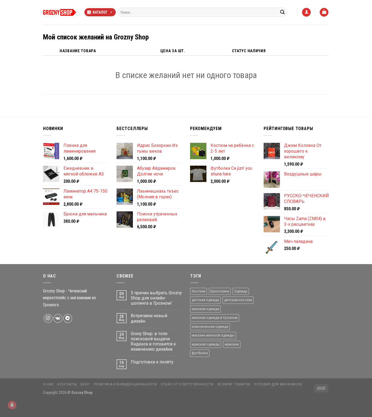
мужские (232, 344)
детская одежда (205, 300)
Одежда (240, 291)
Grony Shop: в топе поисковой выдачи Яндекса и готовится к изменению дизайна (153, 341)
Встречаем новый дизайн (149, 318)
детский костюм (238, 300)
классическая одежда (210, 327)
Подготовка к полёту (152, 362)
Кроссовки (220, 291)
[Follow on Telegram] (67, 318)
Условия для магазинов (278, 384)
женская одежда (205, 309)
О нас (48, 384)
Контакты (67, 384)
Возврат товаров (233, 384)
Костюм (198, 291)
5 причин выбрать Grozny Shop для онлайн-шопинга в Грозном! (156, 298)
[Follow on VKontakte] (57, 318)
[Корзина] (324, 12)
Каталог (100, 12)
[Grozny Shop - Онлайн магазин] (59, 12)
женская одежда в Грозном (214, 318)
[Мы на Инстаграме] (48, 318)
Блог (85, 384)
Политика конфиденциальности (125, 384)
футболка (200, 353)
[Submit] (282, 12)
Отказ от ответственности (187, 384)
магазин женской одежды (213, 335)
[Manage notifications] (12, 405)
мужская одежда (205, 344)
